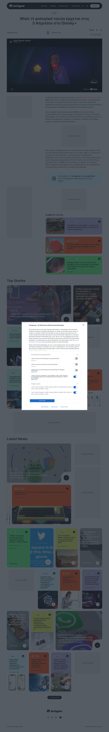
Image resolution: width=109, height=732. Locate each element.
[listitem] (54, 355)
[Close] (84, 325)
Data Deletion (45, 406)
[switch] (75, 358)
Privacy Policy (64, 406)
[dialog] (54, 366)
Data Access (54, 406)
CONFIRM (42, 400)
